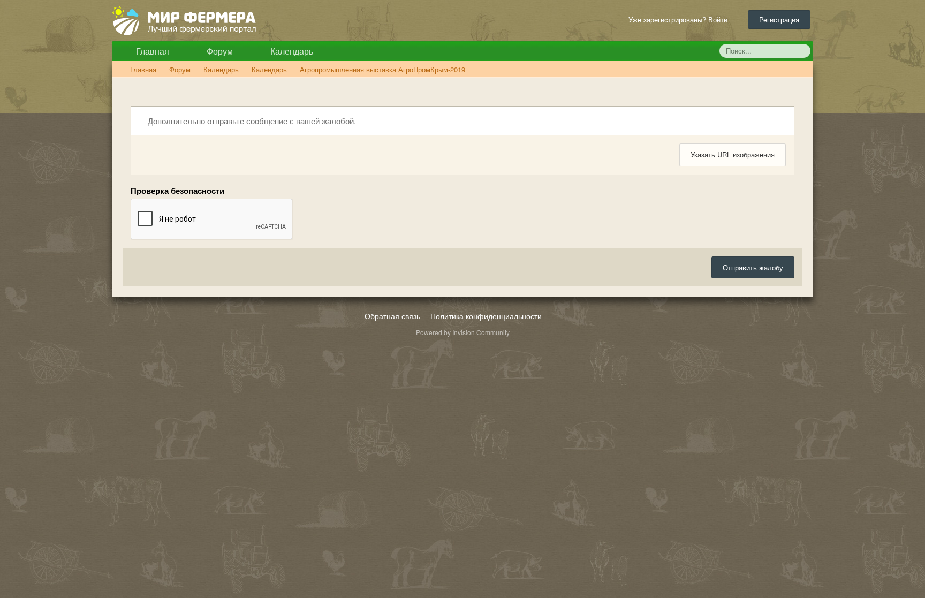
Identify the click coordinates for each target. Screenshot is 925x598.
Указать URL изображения (733, 154)
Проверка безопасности (177, 190)
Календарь (290, 51)
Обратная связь (392, 316)
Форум (218, 51)
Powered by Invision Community (463, 332)
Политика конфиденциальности (486, 316)
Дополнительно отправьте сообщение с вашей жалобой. (251, 120)
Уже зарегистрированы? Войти (680, 19)
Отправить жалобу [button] (753, 267)
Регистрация (779, 19)
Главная (151, 51)
